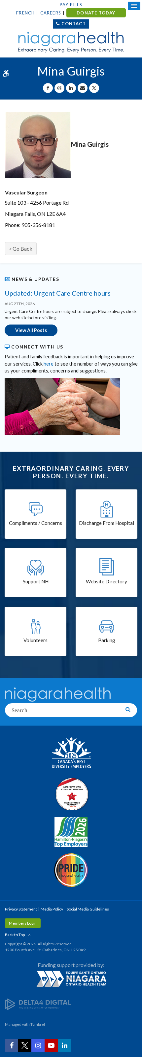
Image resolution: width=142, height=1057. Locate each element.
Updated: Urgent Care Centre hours (58, 293)
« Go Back (20, 248)
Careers (50, 12)
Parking (106, 640)
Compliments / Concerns (35, 523)
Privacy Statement (21, 909)
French (25, 12)
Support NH (36, 581)
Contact (73, 23)
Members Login (23, 923)
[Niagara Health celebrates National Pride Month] (71, 870)
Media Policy (52, 909)
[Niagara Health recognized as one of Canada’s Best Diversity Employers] (71, 753)
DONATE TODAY (96, 12)
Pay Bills (71, 4)
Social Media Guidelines (88, 909)
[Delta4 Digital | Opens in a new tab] (38, 1003)
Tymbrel (37, 1024)
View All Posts (31, 330)
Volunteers (35, 640)
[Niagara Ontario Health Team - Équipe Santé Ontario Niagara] (71, 978)
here (48, 364)
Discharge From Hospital (106, 523)
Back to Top (15, 934)
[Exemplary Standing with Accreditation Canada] (71, 793)
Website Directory (106, 581)
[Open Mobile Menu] (134, 6)
